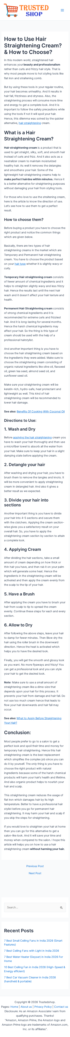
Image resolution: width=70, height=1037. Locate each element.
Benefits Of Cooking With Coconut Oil (41, 411)
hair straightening (30, 123)
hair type (20, 264)
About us (26, 1006)
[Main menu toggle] (62, 10)
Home (14, 1006)
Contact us (61, 1006)
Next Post (35, 873)
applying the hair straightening (32, 437)
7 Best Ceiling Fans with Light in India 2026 (31, 950)
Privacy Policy (43, 1006)
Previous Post (35, 866)
